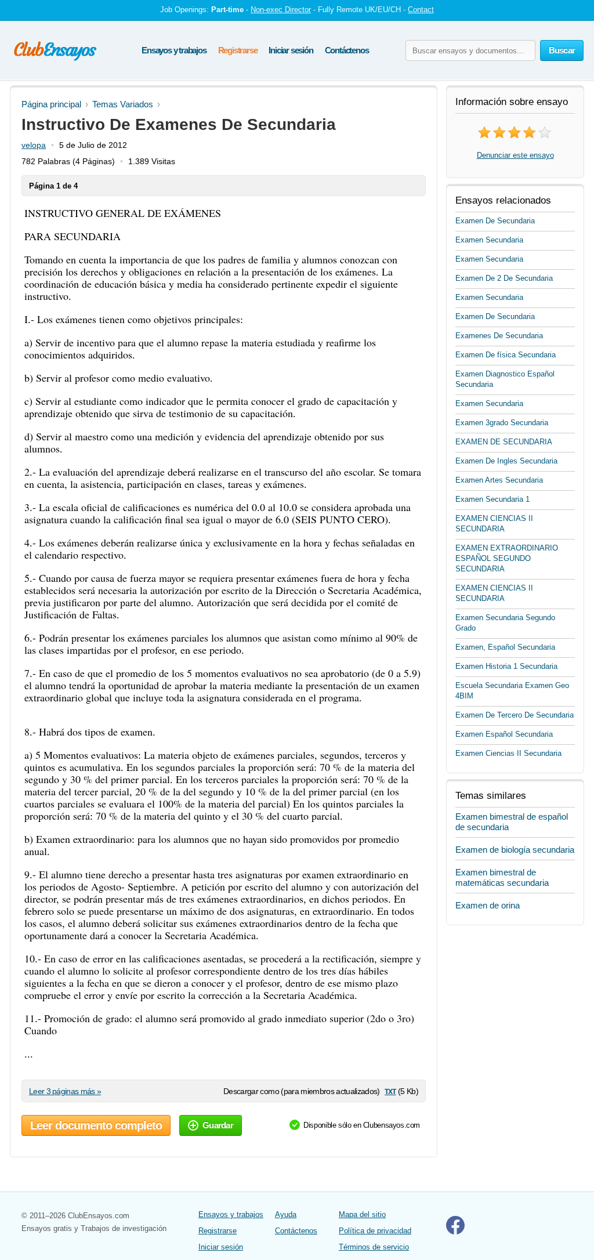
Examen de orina (487, 905)
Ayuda (285, 1214)
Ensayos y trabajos (174, 50)
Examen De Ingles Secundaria (506, 461)
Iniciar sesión (291, 50)
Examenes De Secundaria (499, 335)
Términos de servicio (374, 1247)
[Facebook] (455, 1232)
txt (390, 1090)
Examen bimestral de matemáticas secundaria (502, 877)
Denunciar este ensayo (515, 155)
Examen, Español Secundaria (505, 647)
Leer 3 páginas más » (65, 1091)
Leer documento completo (96, 1125)
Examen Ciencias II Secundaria (508, 753)
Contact (421, 9)
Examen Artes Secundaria (499, 480)
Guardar (217, 1125)
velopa (33, 145)
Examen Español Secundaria (504, 734)
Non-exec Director (281, 9)
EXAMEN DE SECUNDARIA (503, 441)
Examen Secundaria (489, 240)
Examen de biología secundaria (514, 850)
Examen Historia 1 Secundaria (506, 666)
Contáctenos (347, 50)
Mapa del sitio (362, 1214)
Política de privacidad (375, 1230)
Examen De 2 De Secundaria (504, 278)
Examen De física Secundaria (505, 354)
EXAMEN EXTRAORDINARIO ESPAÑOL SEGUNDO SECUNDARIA (506, 558)
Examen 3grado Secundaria (501, 422)
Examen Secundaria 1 (492, 499)
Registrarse (238, 50)
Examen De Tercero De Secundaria (514, 715)
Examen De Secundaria (495, 220)
